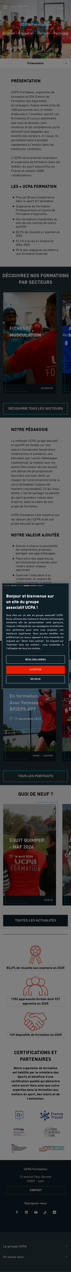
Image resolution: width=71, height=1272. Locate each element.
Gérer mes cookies (35, 659)
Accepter (35, 670)
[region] (35, 636)
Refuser (35, 679)
